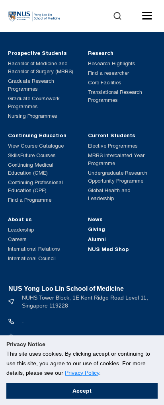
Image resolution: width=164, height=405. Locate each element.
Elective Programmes (113, 146)
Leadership (21, 230)
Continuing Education (37, 135)
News (95, 219)
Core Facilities (104, 83)
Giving (96, 229)
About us (20, 219)
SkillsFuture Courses (32, 155)
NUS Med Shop (108, 249)
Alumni (97, 239)
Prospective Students (37, 53)
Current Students (111, 135)
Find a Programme (29, 200)
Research (100, 53)
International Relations (34, 249)
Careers (17, 239)
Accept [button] (82, 390)
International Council (32, 258)
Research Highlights (111, 63)
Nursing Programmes (32, 116)
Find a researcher (108, 73)
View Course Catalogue (36, 146)
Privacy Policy (82, 373)
